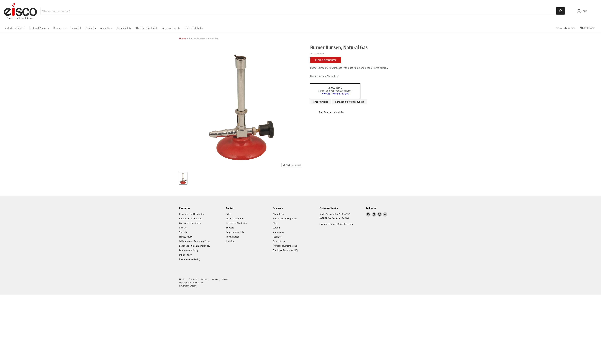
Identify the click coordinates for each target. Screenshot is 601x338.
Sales (228, 214)
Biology (204, 279)
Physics (182, 279)
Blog (275, 223)
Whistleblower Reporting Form (194, 241)
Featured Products (39, 28)
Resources (59, 28)
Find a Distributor (194, 28)
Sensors (224, 279)
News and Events (171, 28)
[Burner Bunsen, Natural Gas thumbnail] (183, 178)
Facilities (277, 236)
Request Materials (235, 232)
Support (230, 227)
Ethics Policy (185, 254)
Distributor (589, 27)
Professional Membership (285, 245)
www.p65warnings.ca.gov (335, 93)
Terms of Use (279, 241)
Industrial (76, 28)
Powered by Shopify (187, 285)
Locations (230, 241)
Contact (90, 28)
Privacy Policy (185, 236)
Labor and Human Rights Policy (194, 245)
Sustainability (124, 28)
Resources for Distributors (192, 214)
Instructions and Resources (349, 102)
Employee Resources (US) (285, 250)
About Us (105, 28)
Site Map (183, 232)
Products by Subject (14, 28)
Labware (214, 279)
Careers (276, 227)
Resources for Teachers (190, 218)
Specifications (320, 102)
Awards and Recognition (285, 218)
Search (182, 227)
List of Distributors (235, 218)
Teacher (571, 27)
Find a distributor (325, 60)
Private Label (232, 236)
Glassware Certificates (190, 223)
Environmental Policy (189, 259)
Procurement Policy (188, 250)
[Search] (560, 11)
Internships (278, 232)
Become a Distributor (236, 223)
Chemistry (193, 279)
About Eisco (278, 214)
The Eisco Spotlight (146, 28)
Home (182, 38)
